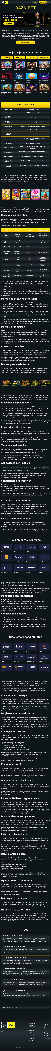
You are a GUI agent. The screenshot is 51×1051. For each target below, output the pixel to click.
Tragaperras (43, 57)
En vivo (18, 57)
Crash (30, 57)
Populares (5, 57)
